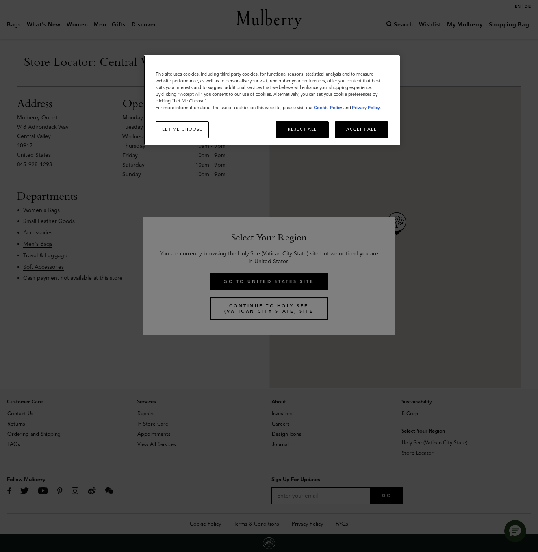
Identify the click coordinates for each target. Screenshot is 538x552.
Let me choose (182, 129)
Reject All (302, 129)
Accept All (361, 129)
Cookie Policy (328, 107)
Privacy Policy (366, 107)
